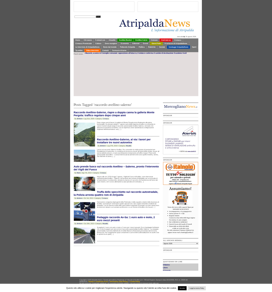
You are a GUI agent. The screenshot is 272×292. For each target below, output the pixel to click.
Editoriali (135, 44)
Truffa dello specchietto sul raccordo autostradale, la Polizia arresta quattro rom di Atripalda (116, 193)
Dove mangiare (111, 44)
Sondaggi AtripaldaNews (178, 47)
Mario (79, 173)
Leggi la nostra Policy (197, 288)
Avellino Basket (125, 40)
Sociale (162, 47)
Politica (142, 47)
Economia (125, 44)
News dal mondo (109, 47)
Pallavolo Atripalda (127, 47)
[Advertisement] (136, 76)
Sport (194, 47)
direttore (79, 118)
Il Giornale (167, 268)
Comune (154, 40)
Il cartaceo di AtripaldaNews (176, 44)
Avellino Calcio (141, 40)
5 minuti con (100, 40)
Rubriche (152, 47)
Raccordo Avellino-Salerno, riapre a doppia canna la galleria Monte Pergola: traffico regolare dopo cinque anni (114, 114)
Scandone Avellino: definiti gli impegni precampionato (186, 53)
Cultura (98, 44)
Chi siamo (88, 40)
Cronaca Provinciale (83, 44)
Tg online (79, 50)
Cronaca (177, 40)
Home (77, 40)
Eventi (145, 44)
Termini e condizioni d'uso (98, 281)
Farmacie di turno (119, 50)
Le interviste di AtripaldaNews (87, 47)
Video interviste (92, 50)
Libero (165, 265)
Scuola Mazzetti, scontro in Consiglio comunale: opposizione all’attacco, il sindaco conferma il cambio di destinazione (117, 53)
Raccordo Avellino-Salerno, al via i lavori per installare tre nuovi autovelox (124, 141)
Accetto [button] (182, 288)
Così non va (166, 40)
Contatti (105, 50)
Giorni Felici (156, 44)
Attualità (112, 40)
